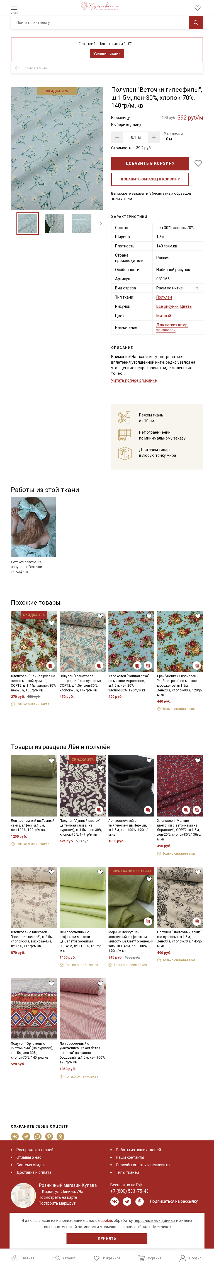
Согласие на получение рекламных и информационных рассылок (96, 683)
